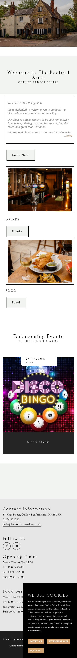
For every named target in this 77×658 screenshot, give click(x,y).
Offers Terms (16, 645)
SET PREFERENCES (58, 641)
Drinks (17, 231)
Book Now (20, 155)
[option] (38, 405)
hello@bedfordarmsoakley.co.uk (22, 524)
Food (16, 302)
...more (68, 136)
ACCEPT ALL (36, 641)
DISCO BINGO (38, 442)
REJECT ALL (36, 650)
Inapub (19, 639)
